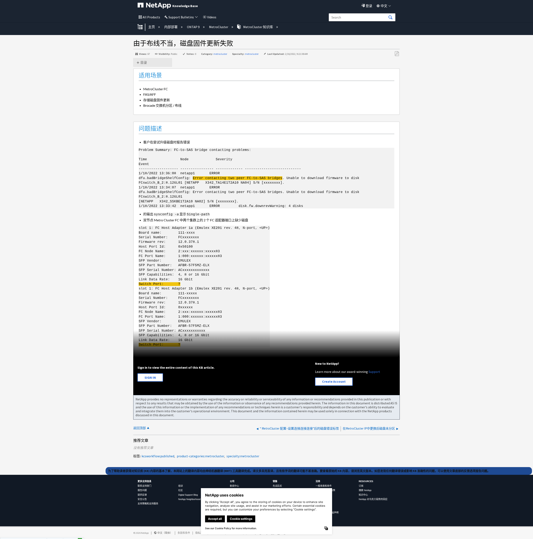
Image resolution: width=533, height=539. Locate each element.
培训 (180, 486)
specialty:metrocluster (243, 456)
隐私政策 (200, 532)
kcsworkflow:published (158, 456)
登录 (369, 6)
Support (374, 372)
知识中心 (363, 495)
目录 (143, 62)
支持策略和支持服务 (148, 503)
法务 (318, 481)
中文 (384, 6)
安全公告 (142, 499)
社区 (180, 490)
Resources (366, 481)
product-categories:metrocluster (200, 456)
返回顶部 (139, 428)
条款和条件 (184, 532)
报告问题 (142, 490)
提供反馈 (142, 495)
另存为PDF (397, 53)
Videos (211, 17)
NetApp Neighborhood (189, 499)
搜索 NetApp (365, 490)
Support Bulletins (181, 17)
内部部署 (171, 27)
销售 (275, 481)
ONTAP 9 (193, 27)
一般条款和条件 (324, 486)
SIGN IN (150, 377)
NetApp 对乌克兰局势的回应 (373, 499)
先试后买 (277, 486)
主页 (152, 27)
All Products (151, 17)
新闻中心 (234, 486)
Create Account (334, 381)
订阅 (361, 486)
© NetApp (141, 532)
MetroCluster (219, 27)
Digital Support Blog (188, 495)
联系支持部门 (144, 486)
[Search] (390, 17)
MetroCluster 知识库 (258, 27)
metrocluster (220, 53)
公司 (232, 481)
